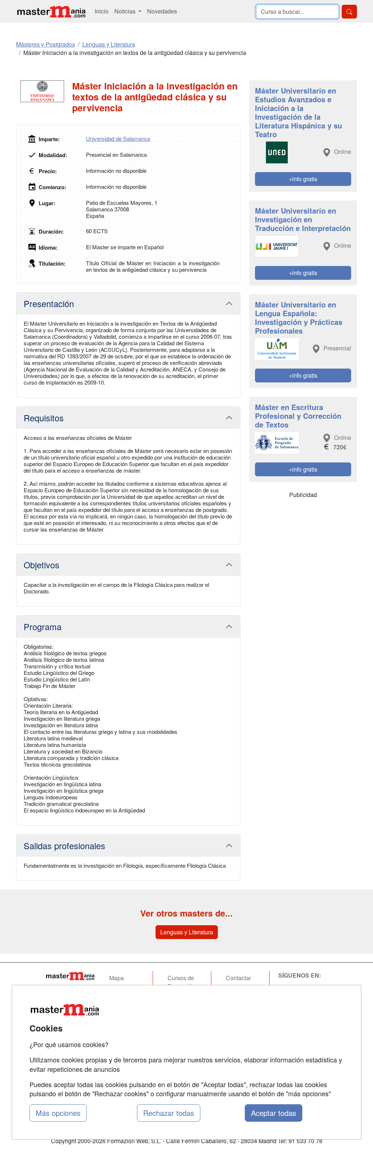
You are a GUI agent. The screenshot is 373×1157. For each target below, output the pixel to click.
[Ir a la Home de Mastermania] (70, 976)
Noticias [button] (125, 11)
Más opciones (58, 1113)
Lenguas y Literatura (186, 932)
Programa (43, 626)
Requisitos (44, 417)
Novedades (162, 11)
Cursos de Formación (181, 982)
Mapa (116, 978)
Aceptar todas (273, 1113)
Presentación (49, 303)
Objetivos (41, 564)
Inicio (102, 11)
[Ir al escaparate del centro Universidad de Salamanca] (44, 91)
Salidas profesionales (64, 845)
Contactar (238, 978)
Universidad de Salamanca (118, 138)
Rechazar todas (168, 1113)
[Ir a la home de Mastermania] (51, 11)
